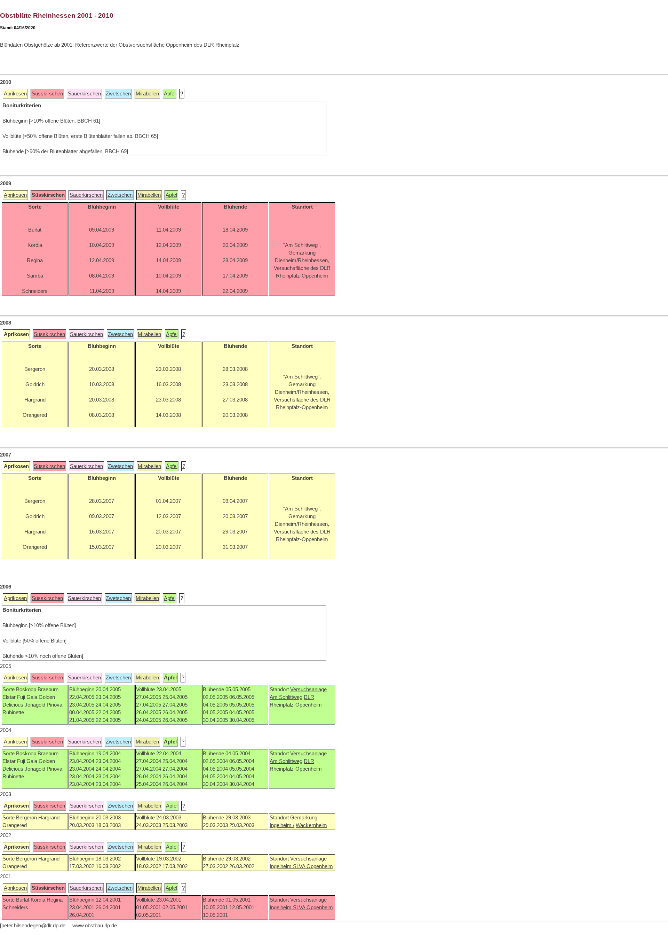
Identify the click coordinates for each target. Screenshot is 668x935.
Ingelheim (281, 866)
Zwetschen (118, 93)
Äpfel (169, 93)
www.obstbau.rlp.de (94, 925)
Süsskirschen (47, 93)
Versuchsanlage (308, 689)
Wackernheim (311, 825)
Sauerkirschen (84, 93)
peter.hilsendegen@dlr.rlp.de (33, 925)
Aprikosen (15, 93)
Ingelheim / (282, 825)
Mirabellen (147, 93)
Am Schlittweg (286, 697)
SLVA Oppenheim (313, 866)
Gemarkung (303, 817)
